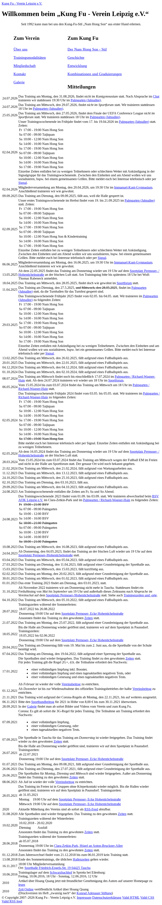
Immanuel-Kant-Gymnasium (133, 187)
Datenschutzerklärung (106, 897)
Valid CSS (147, 897)
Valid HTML (130, 897)
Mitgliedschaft (25, 66)
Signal (22, 183)
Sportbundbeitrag (42, 702)
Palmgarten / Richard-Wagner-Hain (106, 500)
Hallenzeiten (81, 859)
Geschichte (76, 57)
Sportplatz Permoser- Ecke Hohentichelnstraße (92, 613)
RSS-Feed (91, 809)
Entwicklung (77, 66)
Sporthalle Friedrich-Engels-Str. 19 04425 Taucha (57, 868)
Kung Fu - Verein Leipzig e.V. (22, 3)
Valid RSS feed (12, 901)
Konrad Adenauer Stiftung (94, 893)
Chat (156, 96)
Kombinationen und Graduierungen (95, 74)
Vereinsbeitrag (71, 684)
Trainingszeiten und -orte (140, 595)
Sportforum (124, 283)
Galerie (19, 82)
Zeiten (88, 618)
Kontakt (20, 74)
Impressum (84, 897)
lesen (21, 884)
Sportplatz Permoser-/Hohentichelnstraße (45, 555)
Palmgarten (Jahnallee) (86, 100)
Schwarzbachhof (61, 872)
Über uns (20, 49)
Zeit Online (26, 889)
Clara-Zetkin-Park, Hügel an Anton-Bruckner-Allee (88, 845)
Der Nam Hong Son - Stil (87, 49)
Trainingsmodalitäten (30, 57)
